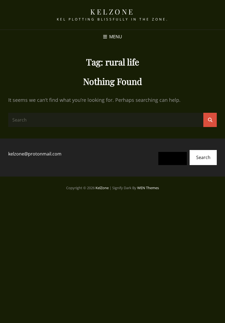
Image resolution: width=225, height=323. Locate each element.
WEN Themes (148, 187)
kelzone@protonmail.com (34, 154)
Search (203, 157)
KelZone (112, 11)
